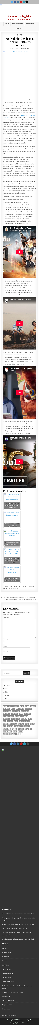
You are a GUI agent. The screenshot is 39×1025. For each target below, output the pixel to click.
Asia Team (5, 956)
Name (5, 640)
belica (27, 706)
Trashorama (6, 1009)
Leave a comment (24, 49)
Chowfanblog (6, 969)
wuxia (14, 731)
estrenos (27, 714)
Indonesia (24, 719)
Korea (15, 721)
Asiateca (4, 961)
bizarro (33, 706)
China (12, 709)
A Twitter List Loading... (10, 1015)
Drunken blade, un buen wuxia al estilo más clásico (18, 939)
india (18, 719)
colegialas (6, 714)
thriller (20, 729)
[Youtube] (21, 2)
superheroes (18, 726)
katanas (10, 721)
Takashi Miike (7, 729)
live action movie (24, 721)
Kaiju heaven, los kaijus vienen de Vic (14, 928)
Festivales (20, 35)
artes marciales (13, 706)
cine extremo (7, 711)
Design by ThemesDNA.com (19, 1023)
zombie (19, 734)
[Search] (26, 2)
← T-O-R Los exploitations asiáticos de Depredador (18, 597)
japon (30, 719)
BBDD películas (17, 24)
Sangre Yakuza (7, 1005)
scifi (4, 726)
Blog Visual (5, 965)
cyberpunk (14, 714)
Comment (7, 617)
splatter (10, 726)
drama (21, 714)
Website (6, 652)
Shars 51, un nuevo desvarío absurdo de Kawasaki (18, 924)
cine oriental (23, 586)
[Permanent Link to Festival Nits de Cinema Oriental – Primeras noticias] (19, 74)
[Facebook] (15, 2)
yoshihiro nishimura (9, 734)
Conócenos (30, 24)
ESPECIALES (19, 28)
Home (7, 24)
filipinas (25, 716)
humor (13, 719)
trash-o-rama (7, 731)
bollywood (6, 709)
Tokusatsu (28, 729)
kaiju (4, 721)
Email (5, 646)
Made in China (6, 996)
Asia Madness (6, 952)
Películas (6, 695)
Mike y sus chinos (8, 1000)
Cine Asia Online (7, 973)
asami (21, 706)
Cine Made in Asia (8, 981)
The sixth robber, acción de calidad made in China (18, 914)
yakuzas (20, 731)
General (5, 689)
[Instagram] (18, 2)
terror (14, 729)
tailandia (26, 726)
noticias (20, 724)
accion (5, 706)
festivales (31, 586)
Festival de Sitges (8, 716)
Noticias (5, 692)
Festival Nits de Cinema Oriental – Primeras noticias (19, 42)
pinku (26, 724)
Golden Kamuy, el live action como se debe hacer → (21, 599)
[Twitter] (12, 2)
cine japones (16, 711)
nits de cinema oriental (10, 589)
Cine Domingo (6, 977)
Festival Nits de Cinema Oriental (12, 992)
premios (32, 724)
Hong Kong (6, 719)
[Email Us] (24, 2)
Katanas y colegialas (19, 16)
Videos (5, 698)
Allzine (4, 948)
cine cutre (28, 709)
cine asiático (14, 586)
